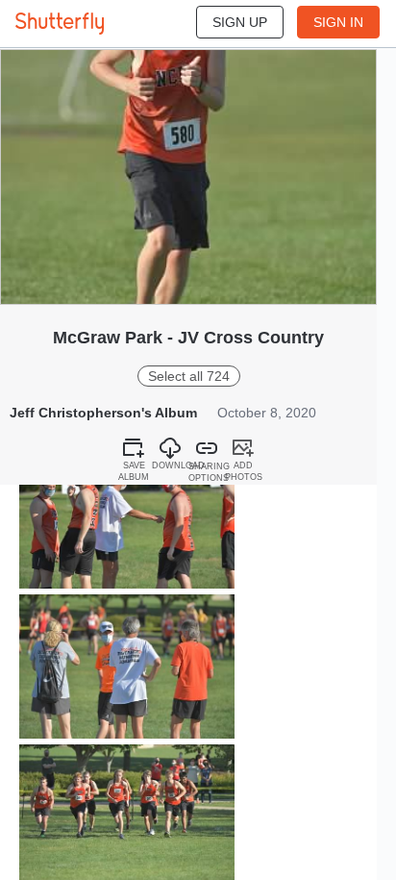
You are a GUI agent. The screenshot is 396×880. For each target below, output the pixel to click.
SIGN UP (239, 22)
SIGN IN (338, 22)
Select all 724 (189, 376)
